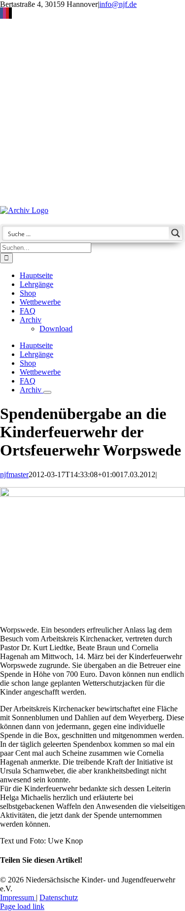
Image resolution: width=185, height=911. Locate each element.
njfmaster (14, 474)
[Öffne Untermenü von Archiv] (47, 392)
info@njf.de (118, 4)
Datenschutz (58, 897)
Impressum (18, 897)
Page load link (22, 906)
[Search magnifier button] (176, 233)
